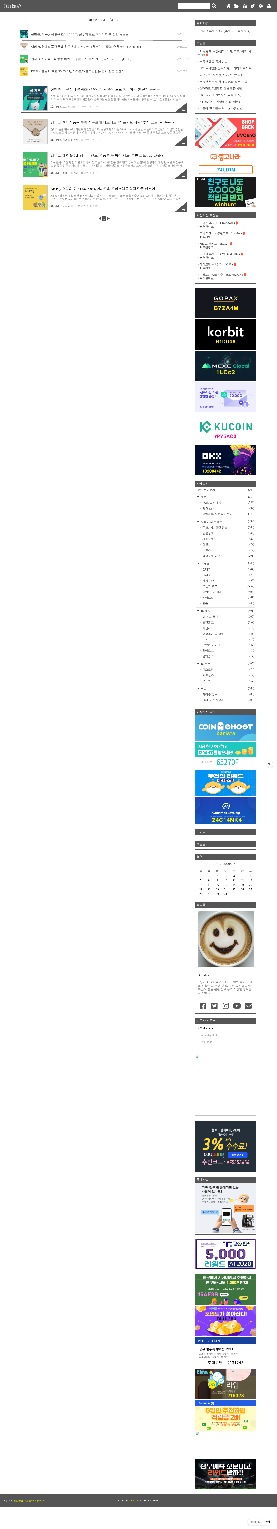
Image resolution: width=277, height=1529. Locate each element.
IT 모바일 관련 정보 (228, 527)
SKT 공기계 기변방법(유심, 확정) (221, 95)
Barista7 (12, 6)
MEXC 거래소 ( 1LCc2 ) (214, 243)
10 (225, 880)
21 (200, 889)
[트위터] (214, 1006)
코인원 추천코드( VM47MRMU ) (220, 254)
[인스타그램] (225, 1006)
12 (242, 880)
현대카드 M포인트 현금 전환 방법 (221, 88)
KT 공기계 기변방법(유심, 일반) (220, 101)
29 (209, 893)
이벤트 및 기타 (228, 592)
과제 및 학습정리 (228, 700)
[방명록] (244, 6)
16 (217, 885)
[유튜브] (237, 1006)
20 (250, 885)
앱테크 (228, 569)
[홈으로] (228, 6)
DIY (228, 639)
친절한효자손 (20, 1500)
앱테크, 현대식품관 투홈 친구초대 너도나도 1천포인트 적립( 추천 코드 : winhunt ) (86, 46)
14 (200, 885)
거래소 (228, 575)
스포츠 (228, 550)
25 (234, 889)
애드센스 (228, 675)
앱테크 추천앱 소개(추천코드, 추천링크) (225, 31)
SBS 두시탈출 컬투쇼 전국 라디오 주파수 (225, 68)
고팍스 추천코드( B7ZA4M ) (217, 223)
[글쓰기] (253, 6)
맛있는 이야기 (228, 644)
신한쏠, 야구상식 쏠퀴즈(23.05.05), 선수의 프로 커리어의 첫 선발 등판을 (80, 34)
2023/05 (226, 864)
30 (217, 893)
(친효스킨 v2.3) (37, 1500)
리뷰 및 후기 (228, 616)
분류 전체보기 (225, 489)
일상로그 (228, 650)
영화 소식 (228, 508)
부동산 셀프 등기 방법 (214, 61)
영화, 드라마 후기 (228, 502)
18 (234, 885)
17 (225, 885)
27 (250, 889)
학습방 (227, 688)
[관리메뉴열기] (270, 764)
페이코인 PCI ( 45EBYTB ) (216, 264)
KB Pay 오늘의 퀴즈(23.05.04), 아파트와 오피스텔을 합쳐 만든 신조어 (78, 71)
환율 (228, 603)
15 (209, 885)
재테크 (227, 563)
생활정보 (228, 533)
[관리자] (261, 6)
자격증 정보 (228, 694)
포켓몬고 (228, 622)
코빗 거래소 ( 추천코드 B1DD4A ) (221, 233)
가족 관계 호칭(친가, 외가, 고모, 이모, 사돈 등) (224, 53)
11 (234, 880)
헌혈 (228, 544)
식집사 (228, 628)
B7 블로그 (227, 663)
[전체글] (236, 6)
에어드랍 (228, 597)
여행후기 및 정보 (228, 633)
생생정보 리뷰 (228, 555)
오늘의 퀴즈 (228, 586)
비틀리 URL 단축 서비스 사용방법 (221, 108)
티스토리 (228, 669)
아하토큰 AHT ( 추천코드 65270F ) (221, 274)
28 (200, 893)
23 (217, 889)
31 (225, 893)
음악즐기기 (228, 656)
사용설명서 (228, 538)
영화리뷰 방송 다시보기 (228, 514)
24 (225, 889)
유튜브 (228, 680)
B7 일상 (227, 611)
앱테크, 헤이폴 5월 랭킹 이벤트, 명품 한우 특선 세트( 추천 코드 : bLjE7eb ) (81, 59)
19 (242, 885)
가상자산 (228, 580)
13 (250, 880)
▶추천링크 (207, 226)
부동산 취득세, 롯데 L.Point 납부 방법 (223, 81)
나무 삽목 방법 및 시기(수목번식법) (222, 75)
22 (209, 889)
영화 (227, 497)
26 (242, 889)
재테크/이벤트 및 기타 (66, 139)
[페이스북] (203, 1006)
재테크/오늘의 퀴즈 (65, 106)
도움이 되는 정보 (227, 521)
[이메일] (248, 1006)
